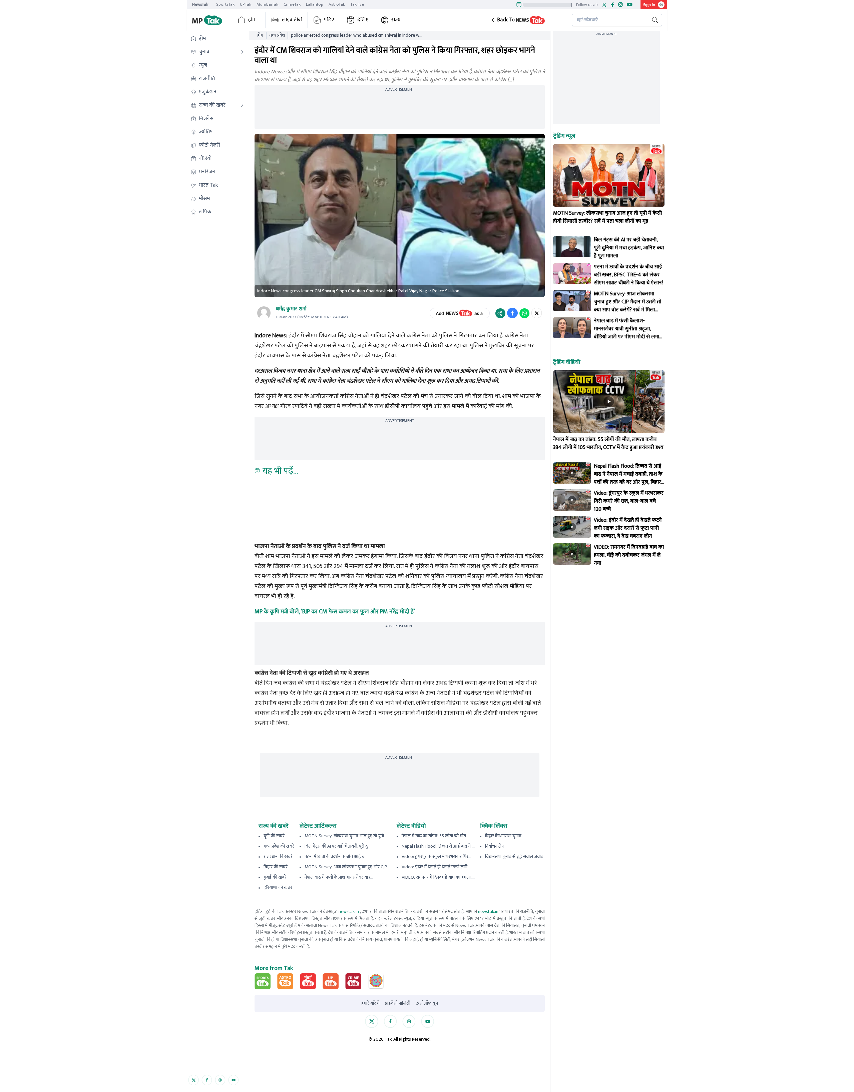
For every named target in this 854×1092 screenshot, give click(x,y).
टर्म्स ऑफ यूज (427, 1003)
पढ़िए (329, 19)
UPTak (245, 4)
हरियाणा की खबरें (278, 887)
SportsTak (225, 4)
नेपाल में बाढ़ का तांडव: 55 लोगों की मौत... (435, 836)
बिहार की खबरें (276, 867)
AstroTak (337, 4)
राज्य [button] (395, 19)
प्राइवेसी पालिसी (397, 1003)
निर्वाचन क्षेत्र (494, 846)
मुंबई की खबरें (275, 877)
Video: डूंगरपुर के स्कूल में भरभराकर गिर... (436, 856)
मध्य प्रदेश (277, 35)
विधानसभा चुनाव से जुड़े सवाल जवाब (514, 856)
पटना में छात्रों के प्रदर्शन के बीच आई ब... (336, 856)
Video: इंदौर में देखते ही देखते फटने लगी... (436, 867)
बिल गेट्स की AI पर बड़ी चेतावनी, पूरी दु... (338, 846)
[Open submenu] (242, 52)
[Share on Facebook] (512, 313)
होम (251, 19)
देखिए (363, 19)
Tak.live (357, 4)
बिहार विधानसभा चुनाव (503, 836)
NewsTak (200, 4)
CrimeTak (292, 4)
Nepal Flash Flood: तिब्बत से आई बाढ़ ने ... (438, 846)
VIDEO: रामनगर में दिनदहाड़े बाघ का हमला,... (438, 877)
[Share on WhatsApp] (524, 313)
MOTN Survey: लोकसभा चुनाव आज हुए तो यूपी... (346, 836)
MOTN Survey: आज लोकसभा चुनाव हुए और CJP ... (348, 867)
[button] (526, 20)
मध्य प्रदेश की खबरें (279, 846)
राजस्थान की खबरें (278, 856)
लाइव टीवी (292, 19)
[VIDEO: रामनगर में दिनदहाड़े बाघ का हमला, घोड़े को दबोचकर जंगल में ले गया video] (572, 554)
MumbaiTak (267, 4)
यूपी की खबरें (274, 836)
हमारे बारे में (370, 1003)
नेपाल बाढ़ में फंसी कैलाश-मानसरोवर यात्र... (339, 877)
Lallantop (314, 4)
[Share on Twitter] (536, 313)
